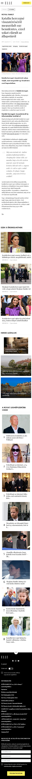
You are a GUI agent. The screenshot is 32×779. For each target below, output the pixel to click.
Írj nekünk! (4, 664)
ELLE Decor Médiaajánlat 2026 (9, 698)
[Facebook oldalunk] (13, 661)
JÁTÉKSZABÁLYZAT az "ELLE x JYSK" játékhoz (13, 724)
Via (2, 214)
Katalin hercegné (23, 46)
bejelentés (4, 49)
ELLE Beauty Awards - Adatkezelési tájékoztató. (13, 706)
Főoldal (4, 9)
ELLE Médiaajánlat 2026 (7, 695)
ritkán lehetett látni (22, 104)
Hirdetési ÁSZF (5, 732)
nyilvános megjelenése (21, 125)
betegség (15, 46)
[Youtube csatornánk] (18, 660)
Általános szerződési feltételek (9, 692)
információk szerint (13, 134)
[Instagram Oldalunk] (15, 661)
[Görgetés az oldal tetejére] (16, 652)
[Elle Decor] (8, 3)
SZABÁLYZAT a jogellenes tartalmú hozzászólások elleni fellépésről (15, 710)
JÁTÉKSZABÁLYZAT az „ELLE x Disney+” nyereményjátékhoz (11, 685)
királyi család (23, 139)
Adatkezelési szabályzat (7, 700)
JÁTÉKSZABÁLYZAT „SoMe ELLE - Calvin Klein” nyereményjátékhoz (13, 720)
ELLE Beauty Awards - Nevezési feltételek (11, 703)
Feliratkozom (16, 773)
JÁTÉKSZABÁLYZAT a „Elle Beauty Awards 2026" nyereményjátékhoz (14, 715)
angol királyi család (6, 46)
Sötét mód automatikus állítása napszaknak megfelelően (12, 673)
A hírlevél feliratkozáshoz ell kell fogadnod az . (15, 765)
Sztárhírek (11, 9)
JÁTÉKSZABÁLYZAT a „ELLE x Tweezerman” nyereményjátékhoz (12, 728)
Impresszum (4, 689)
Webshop (26, 3)
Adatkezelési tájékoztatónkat (13, 766)
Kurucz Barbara (25, 41)
